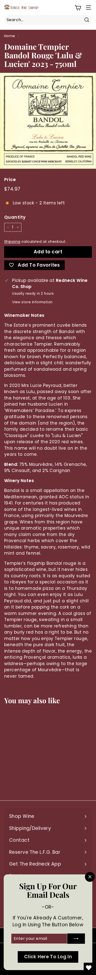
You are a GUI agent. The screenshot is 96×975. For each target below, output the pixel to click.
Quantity (15, 217)
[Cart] (78, 7)
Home (9, 35)
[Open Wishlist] (89, 968)
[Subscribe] (76, 938)
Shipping (12, 241)
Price (10, 179)
